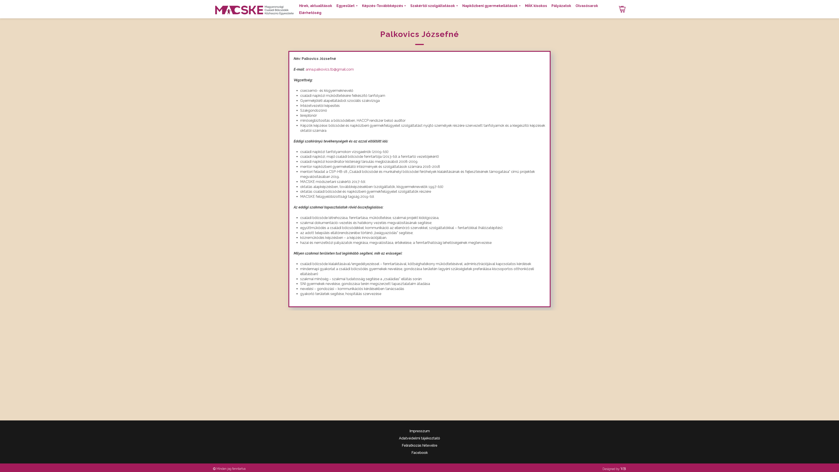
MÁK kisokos (536, 6)
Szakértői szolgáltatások (432, 6)
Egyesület (345, 6)
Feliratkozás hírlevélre (419, 445)
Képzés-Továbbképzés (382, 6)
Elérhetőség (310, 13)
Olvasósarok (587, 6)
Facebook (419, 453)
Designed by (614, 469)
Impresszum (419, 431)
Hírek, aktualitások (315, 6)
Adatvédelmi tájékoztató (419, 438)
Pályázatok (561, 6)
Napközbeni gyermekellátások (490, 6)
